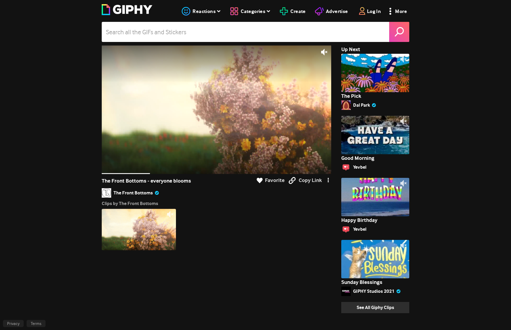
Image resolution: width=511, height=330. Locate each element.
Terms (36, 323)
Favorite (274, 180)
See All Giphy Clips (375, 307)
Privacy (13, 323)
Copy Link (310, 180)
